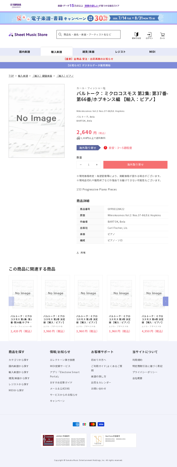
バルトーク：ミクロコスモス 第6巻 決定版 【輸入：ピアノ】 (153, 319)
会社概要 (137, 378)
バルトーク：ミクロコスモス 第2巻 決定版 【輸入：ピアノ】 (54, 319)
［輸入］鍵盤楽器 (42, 75)
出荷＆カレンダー (101, 382)
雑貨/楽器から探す (19, 378)
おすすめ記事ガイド (61, 382)
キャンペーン (57, 400)
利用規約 (137, 359)
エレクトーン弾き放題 (62, 359)
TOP (11, 75)
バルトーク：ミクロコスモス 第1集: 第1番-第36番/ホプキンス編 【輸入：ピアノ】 (21, 319)
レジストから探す (19, 384)
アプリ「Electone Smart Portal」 (65, 374)
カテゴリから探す (19, 359)
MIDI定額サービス (60, 366)
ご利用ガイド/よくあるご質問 (106, 368)
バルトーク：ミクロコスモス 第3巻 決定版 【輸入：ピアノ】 (120, 319)
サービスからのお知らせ (64, 394)
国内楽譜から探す (19, 366)
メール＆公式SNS (60, 388)
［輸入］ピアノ (65, 75)
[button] (88, 34)
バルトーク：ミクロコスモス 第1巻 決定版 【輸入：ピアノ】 (87, 319)
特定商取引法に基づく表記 (147, 366)
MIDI (152, 51)
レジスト (120, 51)
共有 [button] (83, 252)
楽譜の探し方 (98, 376)
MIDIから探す (16, 390)
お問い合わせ (98, 388)
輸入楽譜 (56, 51)
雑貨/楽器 (88, 51)
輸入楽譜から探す (19, 372)
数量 (79, 157)
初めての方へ (98, 359)
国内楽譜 (24, 51)
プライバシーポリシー (145, 372)
